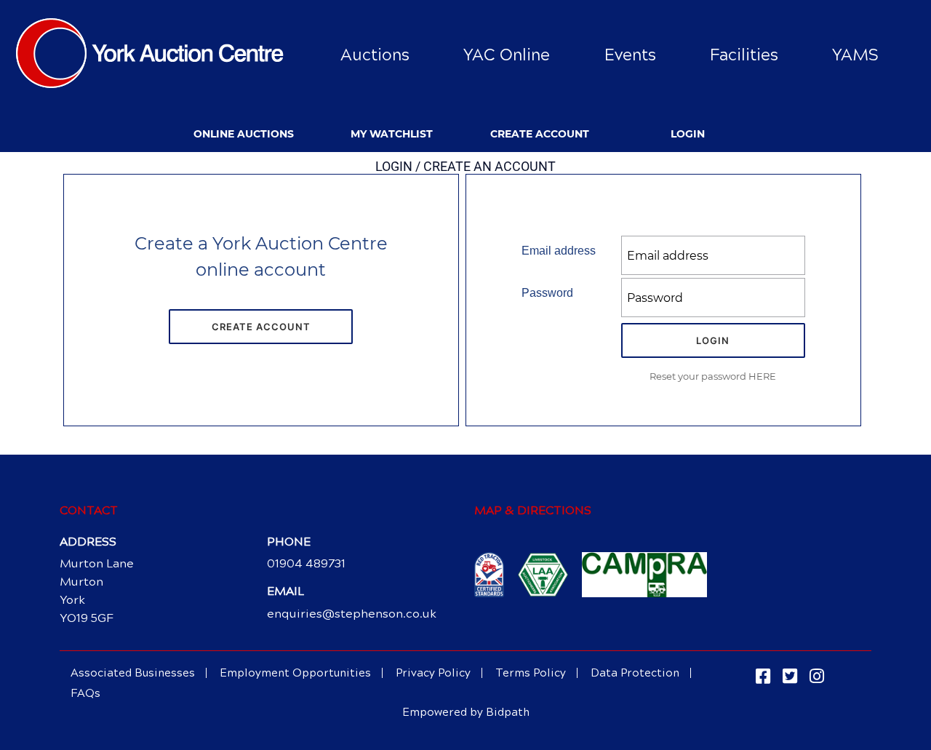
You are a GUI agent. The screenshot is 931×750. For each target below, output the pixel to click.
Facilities (744, 55)
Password (547, 293)
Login (688, 133)
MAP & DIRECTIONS (532, 510)
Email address (559, 250)
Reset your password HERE (713, 376)
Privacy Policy (433, 673)
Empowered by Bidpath (466, 712)
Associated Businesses (133, 673)
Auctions (374, 55)
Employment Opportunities (295, 673)
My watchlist (392, 133)
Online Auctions (243, 133)
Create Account (539, 133)
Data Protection (635, 673)
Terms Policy (530, 673)
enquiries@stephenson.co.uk (351, 614)
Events (630, 55)
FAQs (85, 693)
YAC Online (506, 55)
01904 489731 (306, 563)
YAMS (855, 55)
